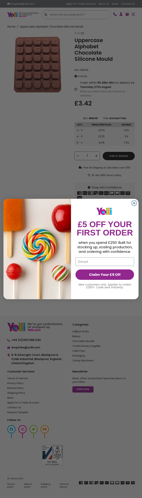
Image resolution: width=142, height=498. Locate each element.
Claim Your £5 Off (105, 274)
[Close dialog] (134, 203)
